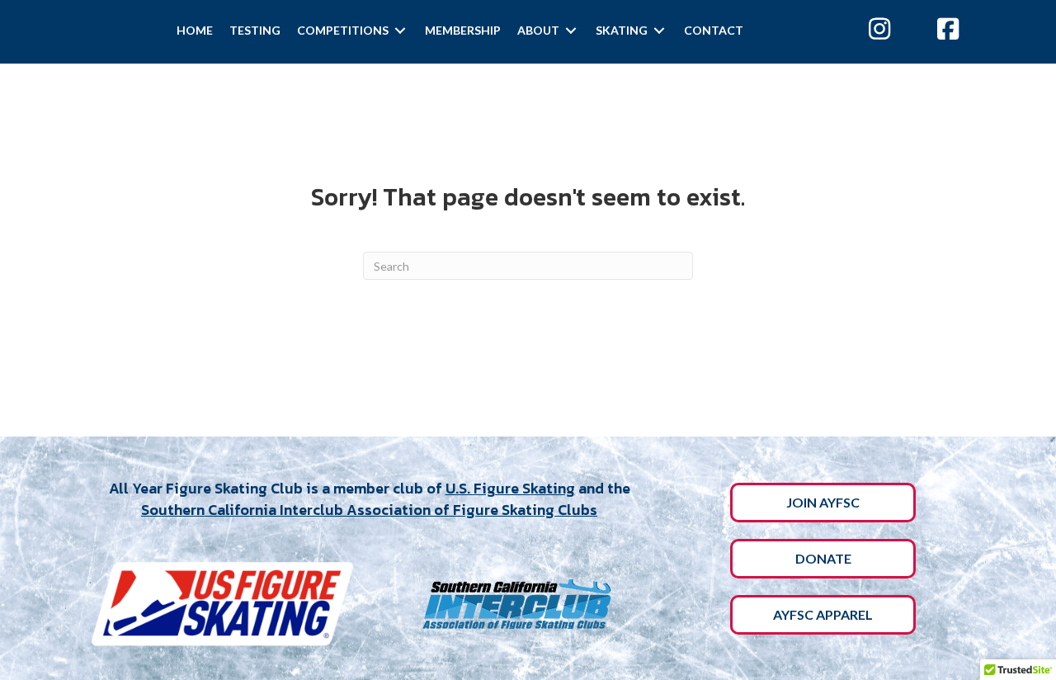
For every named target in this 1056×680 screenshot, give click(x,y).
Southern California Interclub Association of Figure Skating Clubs (369, 509)
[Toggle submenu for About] (571, 30)
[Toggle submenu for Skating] (659, 30)
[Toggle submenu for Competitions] (400, 30)
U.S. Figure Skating (510, 488)
